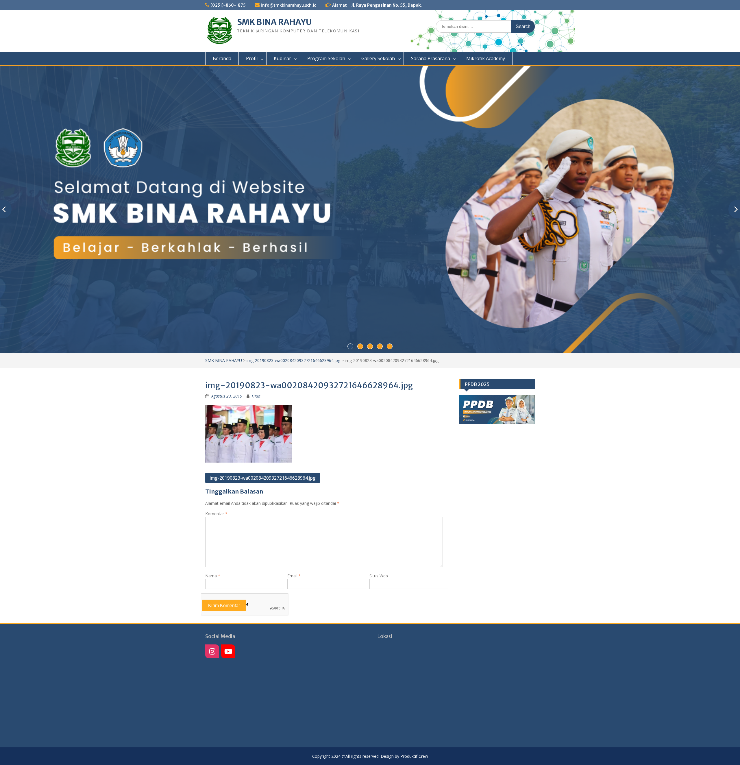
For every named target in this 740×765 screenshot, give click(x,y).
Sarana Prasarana (430, 58)
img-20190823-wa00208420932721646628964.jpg (293, 360)
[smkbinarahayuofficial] (212, 651)
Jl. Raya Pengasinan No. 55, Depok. (386, 5)
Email (294, 576)
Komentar (216, 513)
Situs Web (378, 576)
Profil (252, 58)
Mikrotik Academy (485, 58)
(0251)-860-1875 (228, 5)
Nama (212, 576)
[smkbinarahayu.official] (228, 651)
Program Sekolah (326, 58)
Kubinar (282, 58)
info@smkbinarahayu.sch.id (289, 5)
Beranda (222, 58)
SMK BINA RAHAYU (274, 22)
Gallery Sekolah (378, 58)
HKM (256, 396)
